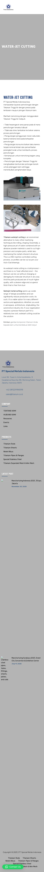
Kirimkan (7, 322)
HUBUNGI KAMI (9, 415)
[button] (12, 866)
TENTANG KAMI (9, 411)
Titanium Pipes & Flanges (13, 455)
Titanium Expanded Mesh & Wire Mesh (18, 463)
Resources (7, 419)
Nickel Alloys (8, 452)
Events (6, 422)
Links (5, 426)
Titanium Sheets (10, 448)
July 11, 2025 (16, 664)
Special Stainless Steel (12, 459)
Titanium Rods (9, 444)
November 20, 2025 (19, 486)
